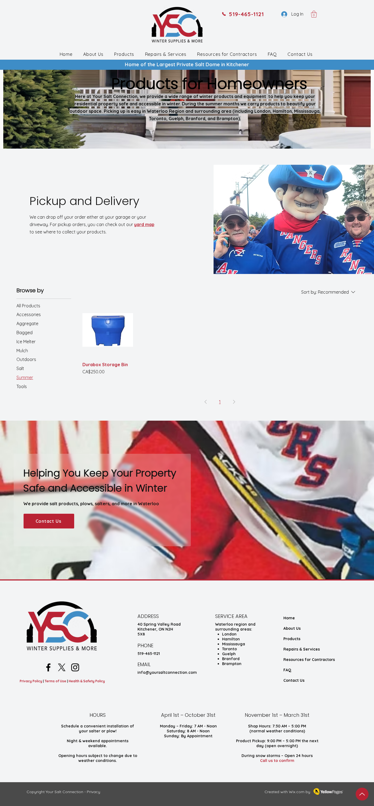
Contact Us (293, 680)
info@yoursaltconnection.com (167, 672)
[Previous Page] (205, 401)
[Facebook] (48, 667)
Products (291, 638)
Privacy (93, 791)
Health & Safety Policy (87, 681)
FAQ (287, 670)
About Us (292, 628)
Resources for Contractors (309, 659)
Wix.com (296, 791)
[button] (314, 14)
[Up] (362, 794)
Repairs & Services (301, 649)
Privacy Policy (31, 681)
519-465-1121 (148, 653)
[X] (61, 667)
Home (289, 618)
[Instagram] (75, 667)
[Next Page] (234, 401)
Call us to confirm (277, 760)
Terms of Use (56, 681)
